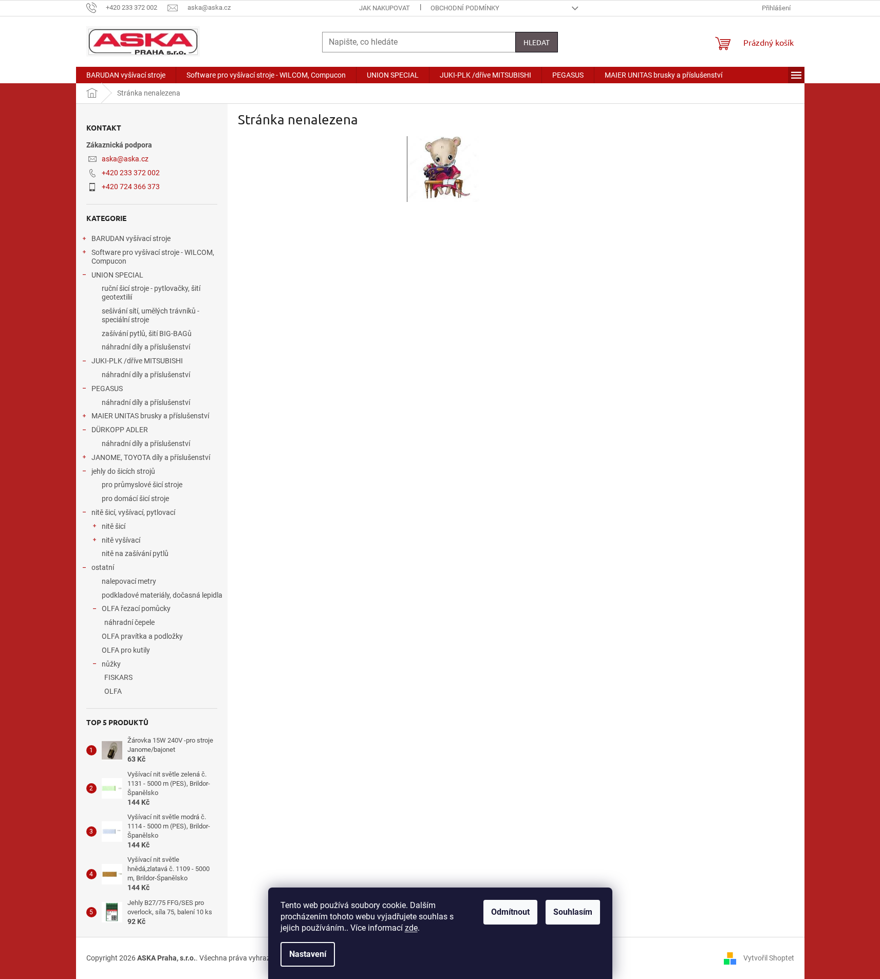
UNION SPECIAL (117, 275)
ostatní (102, 567)
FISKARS (118, 677)
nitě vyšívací (121, 540)
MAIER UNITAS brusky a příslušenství (150, 416)
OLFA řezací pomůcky (136, 608)
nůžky (111, 664)
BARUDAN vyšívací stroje (131, 238)
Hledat (536, 42)
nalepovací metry (129, 581)
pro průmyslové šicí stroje (142, 485)
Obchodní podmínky (464, 8)
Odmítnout (510, 912)
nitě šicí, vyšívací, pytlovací (133, 512)
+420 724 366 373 (131, 186)
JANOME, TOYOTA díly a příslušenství (150, 457)
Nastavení (307, 954)
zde (411, 928)
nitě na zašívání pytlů (135, 553)
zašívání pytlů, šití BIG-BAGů (147, 333)
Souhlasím (572, 912)
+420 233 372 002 (131, 173)
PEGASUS (107, 388)
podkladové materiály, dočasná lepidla (162, 595)
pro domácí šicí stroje (135, 498)
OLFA (113, 691)
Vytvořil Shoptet (768, 957)
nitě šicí (113, 526)
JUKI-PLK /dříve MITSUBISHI (137, 361)
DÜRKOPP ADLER (119, 430)
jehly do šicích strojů (123, 471)
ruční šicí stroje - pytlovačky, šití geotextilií (151, 292)
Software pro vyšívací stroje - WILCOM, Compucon (152, 256)
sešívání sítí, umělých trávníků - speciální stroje (150, 315)
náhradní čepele (129, 622)
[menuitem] (126, 75)
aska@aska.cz (125, 159)
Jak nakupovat (384, 8)
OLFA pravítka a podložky (142, 636)
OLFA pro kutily (126, 650)
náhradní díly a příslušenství (146, 347)
